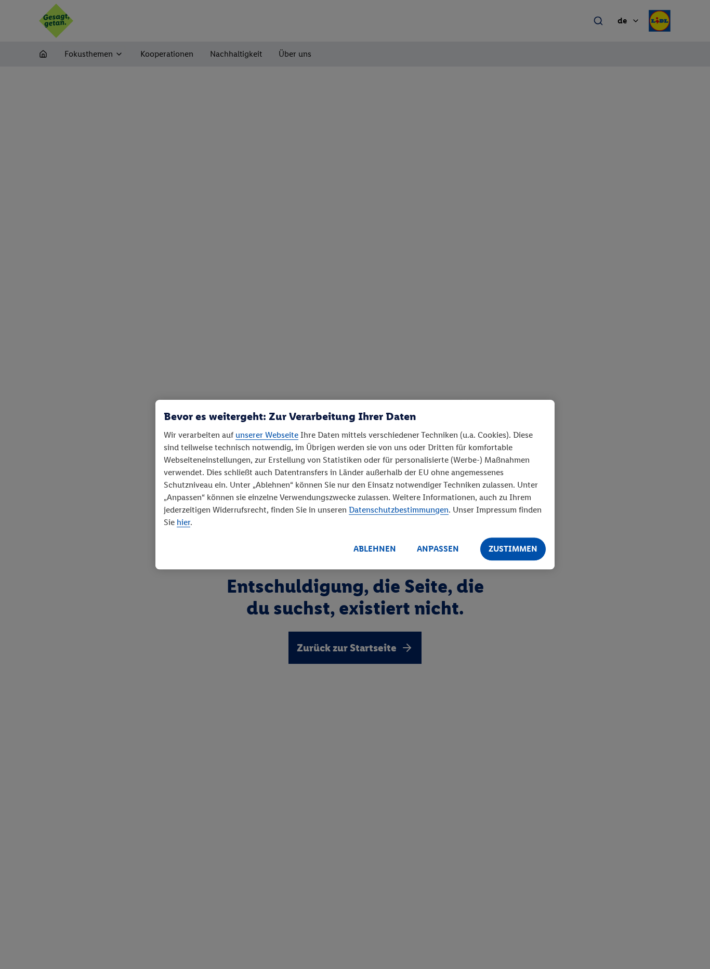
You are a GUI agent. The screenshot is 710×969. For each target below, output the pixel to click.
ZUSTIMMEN (513, 549)
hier (183, 522)
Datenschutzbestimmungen (399, 510)
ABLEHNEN (374, 549)
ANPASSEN (438, 549)
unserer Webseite (266, 435)
